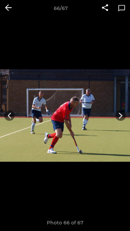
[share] (105, 8)
